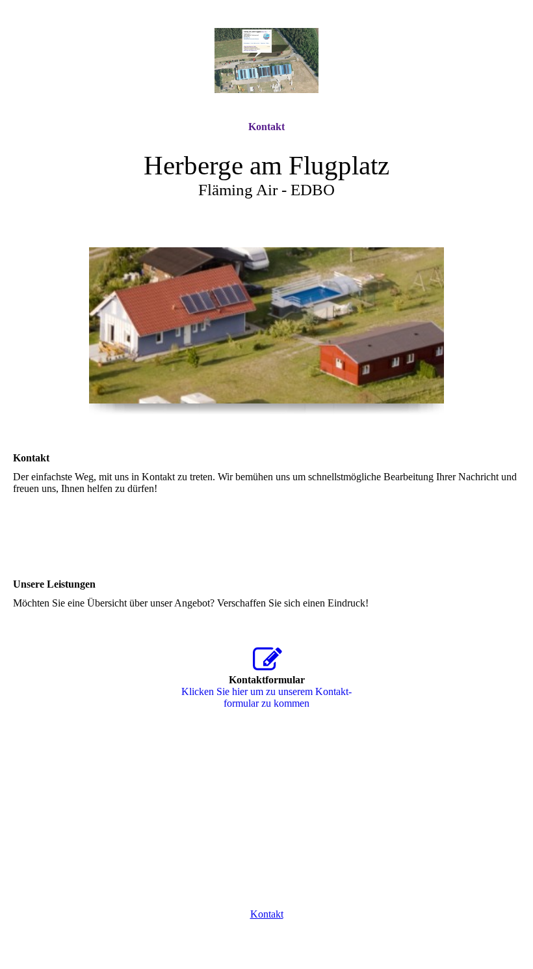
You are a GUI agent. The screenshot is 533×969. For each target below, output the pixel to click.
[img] (266, 60)
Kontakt (266, 126)
